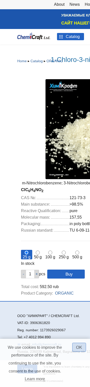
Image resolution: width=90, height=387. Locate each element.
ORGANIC (54, 61)
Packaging (31, 224)
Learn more (35, 379)
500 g (77, 257)
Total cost (30, 287)
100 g (50, 257)
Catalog (36, 61)
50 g (38, 257)
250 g (64, 257)
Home (22, 61)
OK (79, 347)
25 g (26, 257)
